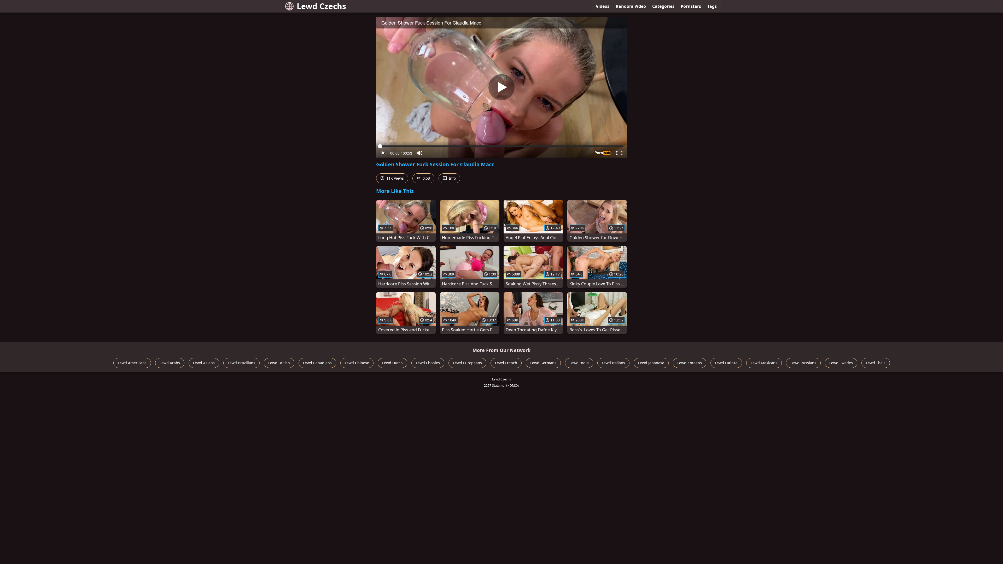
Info (452, 178)
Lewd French (506, 362)
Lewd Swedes (841, 362)
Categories (663, 6)
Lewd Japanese (651, 362)
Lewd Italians (613, 362)
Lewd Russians (803, 362)
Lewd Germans (543, 362)
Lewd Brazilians (241, 362)
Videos (602, 6)
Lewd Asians (204, 362)
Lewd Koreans (689, 362)
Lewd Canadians (317, 362)
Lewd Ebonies (428, 362)
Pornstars (691, 6)
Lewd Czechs (321, 6)
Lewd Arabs (170, 362)
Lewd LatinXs (726, 362)
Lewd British (279, 362)
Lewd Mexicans (764, 362)
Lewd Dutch (392, 362)
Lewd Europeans (467, 362)
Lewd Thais (875, 362)
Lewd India (579, 362)
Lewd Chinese (357, 362)
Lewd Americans (132, 362)
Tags (712, 6)
